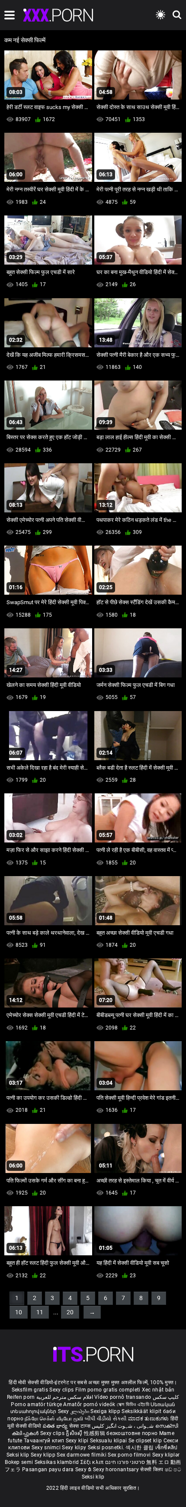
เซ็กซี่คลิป (166, 1448)
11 (39, 1312)
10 (18, 1312)
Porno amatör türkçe (36, 1404)
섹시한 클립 (140, 1448)
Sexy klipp (44, 1455)
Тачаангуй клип (45, 1441)
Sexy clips (62, 1390)
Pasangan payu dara (48, 1469)
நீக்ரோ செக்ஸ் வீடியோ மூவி (54, 1419)
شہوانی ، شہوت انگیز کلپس (123, 1426)
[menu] (9, 15)
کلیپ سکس (166, 1397)
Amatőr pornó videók (89, 1404)
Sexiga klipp (106, 1411)
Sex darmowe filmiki (81, 1455)
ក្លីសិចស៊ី (75, 1433)
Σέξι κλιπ (92, 1462)
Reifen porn (21, 1397)
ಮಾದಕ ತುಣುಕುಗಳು (149, 1419)
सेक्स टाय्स (80, 1426)
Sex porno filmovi (129, 1455)
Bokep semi (19, 1462)
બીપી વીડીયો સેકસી (106, 1419)
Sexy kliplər (166, 1455)
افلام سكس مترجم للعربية (64, 1397)
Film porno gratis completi (108, 1390)
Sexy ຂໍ (84, 1469)
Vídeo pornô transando (122, 1397)
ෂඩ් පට (173, 1469)
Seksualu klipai (109, 1441)
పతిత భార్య (56, 1426)
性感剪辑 (95, 1433)
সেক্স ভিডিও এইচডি (133, 1404)
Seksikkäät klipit (142, 1411)
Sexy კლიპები (74, 1411)
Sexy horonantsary (116, 1469)
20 (70, 1312)
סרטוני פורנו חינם (125, 1462)
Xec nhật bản (158, 1390)
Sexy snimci (47, 1448)
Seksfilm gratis (30, 1390)
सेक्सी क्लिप (152, 1469)
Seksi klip (18, 1455)
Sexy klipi (78, 1441)
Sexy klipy (74, 1448)
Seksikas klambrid (57, 1462)
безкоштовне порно (131, 1433)
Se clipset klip (146, 1441)
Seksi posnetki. (107, 1448)
